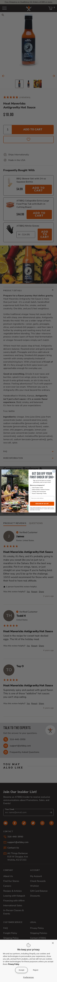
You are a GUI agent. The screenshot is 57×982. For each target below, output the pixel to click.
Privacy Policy (13, 964)
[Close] (53, 943)
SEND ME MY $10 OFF (42, 503)
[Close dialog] (54, 471)
